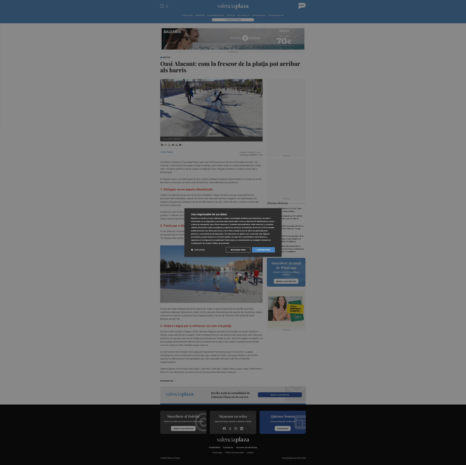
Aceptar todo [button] (263, 250)
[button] (198, 249)
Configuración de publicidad (213, 240)
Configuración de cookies (201, 243)
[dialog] (233, 232)
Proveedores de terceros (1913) (254, 228)
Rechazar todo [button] (238, 250)
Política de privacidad (220, 243)
